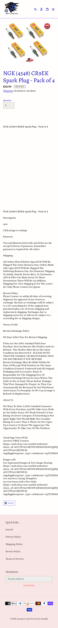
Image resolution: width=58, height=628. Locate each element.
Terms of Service (15, 559)
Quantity (7, 100)
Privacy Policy (13, 536)
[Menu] (53, 9)
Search (9, 529)
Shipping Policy (14, 544)
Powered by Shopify (39, 619)
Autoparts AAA (23, 619)
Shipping (8, 91)
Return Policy (13, 551)
